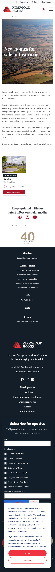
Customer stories (27, 401)
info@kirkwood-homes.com (30, 367)
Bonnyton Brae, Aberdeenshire (27, 270)
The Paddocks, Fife (27, 300)
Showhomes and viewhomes (27, 396)
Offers (27, 406)
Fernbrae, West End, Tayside (27, 321)
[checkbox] (27, 470)
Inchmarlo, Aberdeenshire (27, 279)
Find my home (27, 411)
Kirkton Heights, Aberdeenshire (27, 283)
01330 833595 (33, 371)
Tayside (27, 316)
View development (14, 192)
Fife (27, 295)
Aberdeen (27, 253)
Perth (27, 307)
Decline (27, 560)
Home (4, 17)
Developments (27, 387)
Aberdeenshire (13, 17)
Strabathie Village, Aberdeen (27, 258)
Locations (27, 392)
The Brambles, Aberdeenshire (27, 287)
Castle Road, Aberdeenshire (27, 275)
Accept (27, 553)
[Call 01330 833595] (44, 9)
